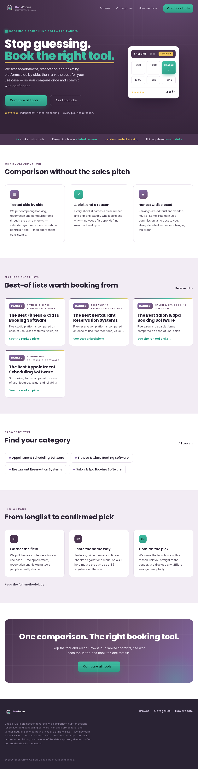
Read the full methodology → (26, 584)
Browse (105, 8)
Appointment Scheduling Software (38, 458)
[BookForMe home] (21, 8)
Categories (124, 8)
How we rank (148, 8)
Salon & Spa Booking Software (98, 469)
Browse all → (184, 288)
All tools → (185, 443)
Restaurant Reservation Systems (37, 469)
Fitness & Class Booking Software (103, 458)
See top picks (66, 100)
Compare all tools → (26, 100)
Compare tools (178, 8)
